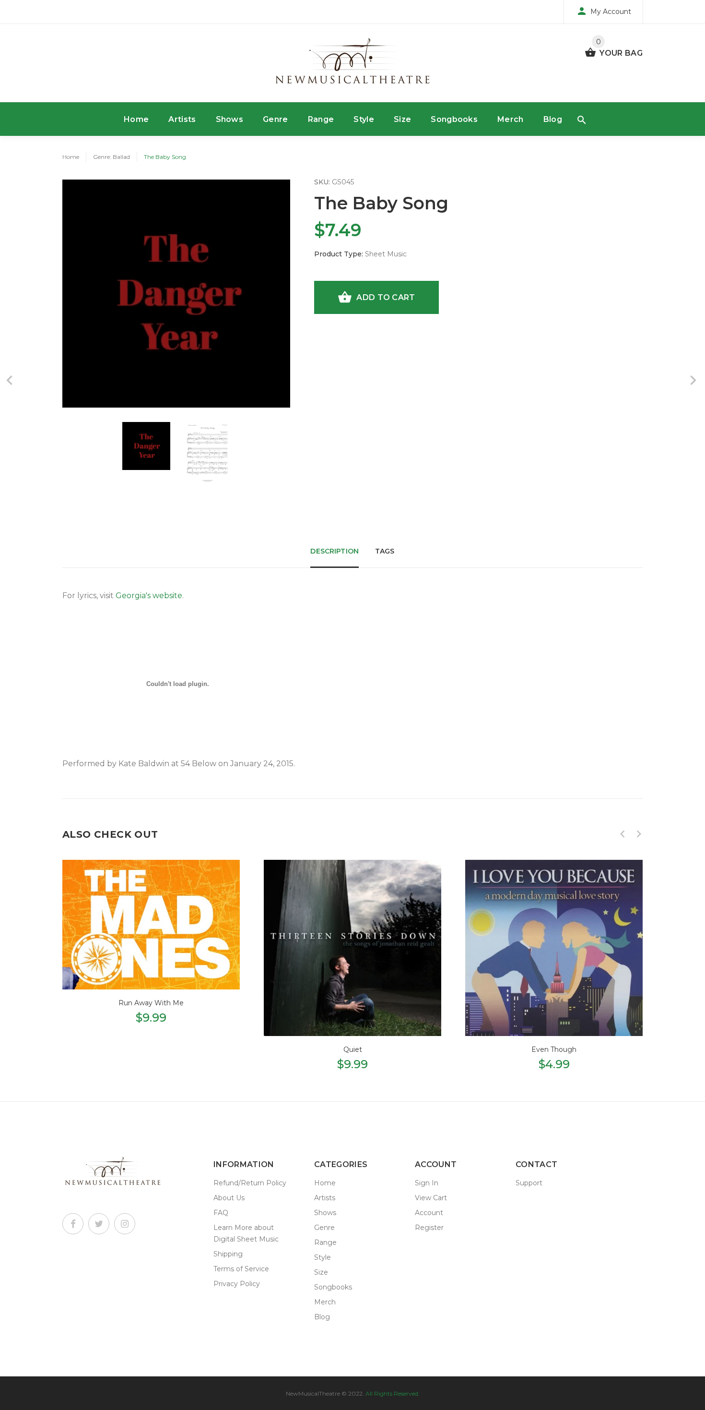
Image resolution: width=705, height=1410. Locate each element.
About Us (229, 1197)
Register (429, 1227)
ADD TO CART (385, 297)
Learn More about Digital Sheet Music (246, 1233)
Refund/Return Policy (249, 1183)
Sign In (426, 1183)
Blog (552, 119)
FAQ (220, 1212)
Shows (230, 119)
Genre (275, 119)
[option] (146, 446)
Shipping (228, 1254)
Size (402, 119)
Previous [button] (622, 834)
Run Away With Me (151, 1003)
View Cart (431, 1197)
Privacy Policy (236, 1283)
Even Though (553, 1049)
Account (429, 1212)
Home (136, 119)
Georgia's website (149, 595)
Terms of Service (241, 1269)
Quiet (352, 1049)
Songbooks (454, 119)
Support (529, 1183)
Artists (182, 119)
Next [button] (639, 834)
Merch (510, 119)
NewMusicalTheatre (313, 1393)
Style (363, 119)
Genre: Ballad (111, 156)
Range (321, 119)
